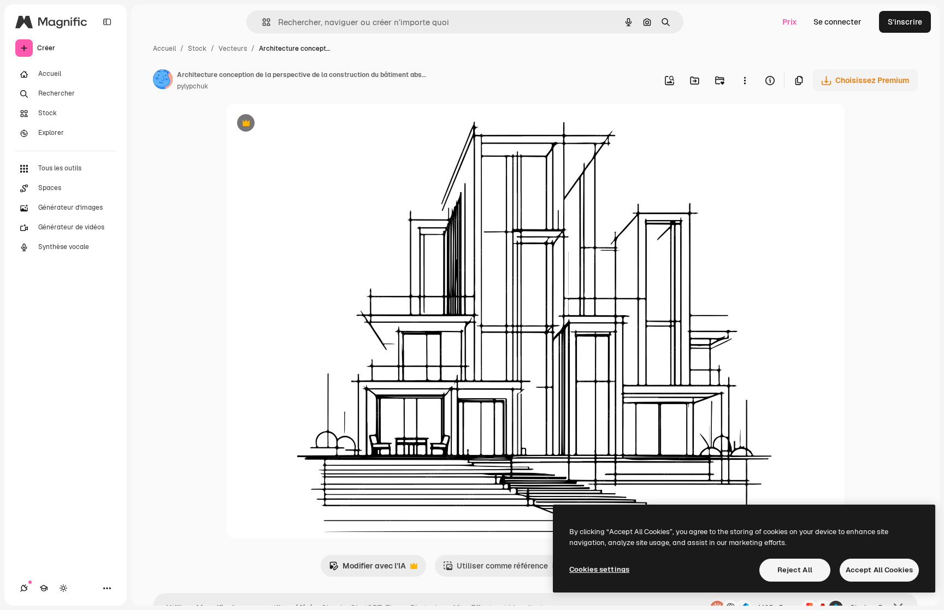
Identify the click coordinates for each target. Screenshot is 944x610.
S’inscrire (905, 22)
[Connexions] (24, 588)
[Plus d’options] (745, 80)
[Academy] (43, 588)
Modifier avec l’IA (367, 569)
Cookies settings (599, 569)
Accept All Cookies (879, 570)
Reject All (794, 570)
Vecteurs (233, 48)
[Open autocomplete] (262, 22)
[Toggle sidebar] (107, 22)
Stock (197, 48)
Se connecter (837, 22)
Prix (789, 22)
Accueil (164, 48)
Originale (298, 124)
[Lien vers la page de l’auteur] (163, 80)
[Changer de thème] (63, 588)
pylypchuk (192, 86)
